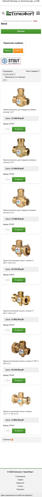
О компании (20, 477)
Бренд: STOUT (8, 124)
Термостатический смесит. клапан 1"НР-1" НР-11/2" (21, 362)
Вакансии (20, 483)
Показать (8, 51)
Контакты (20, 489)
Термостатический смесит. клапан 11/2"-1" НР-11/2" (17, 413)
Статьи (20, 486)
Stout (35, 21)
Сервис (20, 480)
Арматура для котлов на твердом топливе (18, 21)
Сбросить (18, 51)
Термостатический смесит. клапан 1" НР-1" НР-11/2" (18, 262)
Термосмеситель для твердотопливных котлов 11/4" (19, 111)
